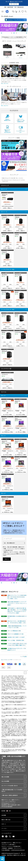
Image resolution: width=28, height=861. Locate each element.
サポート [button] (4, 824)
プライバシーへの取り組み (8, 844)
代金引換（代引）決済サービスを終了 (16, 637)
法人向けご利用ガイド (13, 765)
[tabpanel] (14, 27)
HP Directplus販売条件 (7, 806)
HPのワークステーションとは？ (20, 131)
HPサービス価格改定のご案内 (14, 630)
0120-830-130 (20, 7)
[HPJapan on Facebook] (6, 836)
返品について (15, 799)
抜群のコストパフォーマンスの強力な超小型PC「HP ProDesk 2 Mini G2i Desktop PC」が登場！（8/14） (17, 597)
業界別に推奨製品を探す (7, 120)
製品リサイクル (17, 842)
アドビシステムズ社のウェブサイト (8, 750)
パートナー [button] (4, 828)
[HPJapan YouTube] (13, 836)
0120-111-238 (10, 7)
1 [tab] (11, 33)
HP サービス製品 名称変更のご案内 (15, 640)
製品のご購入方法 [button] (6, 819)
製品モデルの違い (20, 770)
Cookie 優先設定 (6, 850)
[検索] (25, 11)
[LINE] (3, 836)
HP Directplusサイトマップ (8, 803)
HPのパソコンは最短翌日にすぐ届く (15, 634)
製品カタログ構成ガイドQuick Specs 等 (7, 131)
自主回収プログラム (6, 842)
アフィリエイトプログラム (8, 801)
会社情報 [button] (4, 815)
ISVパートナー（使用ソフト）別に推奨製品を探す (20, 120)
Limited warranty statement (18, 850)
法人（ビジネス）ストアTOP (6, 659)
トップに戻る (23, 656)
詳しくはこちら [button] (14, 4)
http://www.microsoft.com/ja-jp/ (9, 747)
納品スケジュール (6, 799)
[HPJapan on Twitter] (10, 836)
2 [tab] (14, 33)
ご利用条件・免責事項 (7, 848)
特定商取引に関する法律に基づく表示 (11, 805)
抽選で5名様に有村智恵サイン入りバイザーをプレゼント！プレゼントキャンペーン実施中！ (17, 603)
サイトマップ (17, 848)
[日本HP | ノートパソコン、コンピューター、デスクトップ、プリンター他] (7, 11)
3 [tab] (16, 33)
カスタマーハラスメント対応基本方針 (11, 846)
